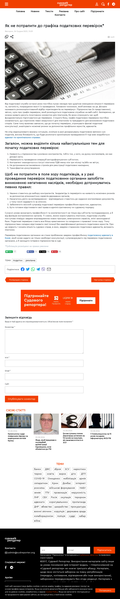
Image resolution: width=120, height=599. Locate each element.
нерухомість (78, 492)
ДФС (47, 469)
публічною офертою (89, 555)
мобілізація (69, 478)
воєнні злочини (42, 511)
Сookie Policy (52, 592)
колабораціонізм (43, 516)
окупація (66, 497)
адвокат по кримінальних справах (22, 137)
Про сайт (79, 11)
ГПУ (47, 492)
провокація (60, 492)
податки (17, 260)
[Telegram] (113, 4)
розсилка (39, 488)
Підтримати (97, 11)
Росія (54, 497)
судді (72, 516)
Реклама (64, 11)
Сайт (7, 384)
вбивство (46, 507)
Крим (55, 483)
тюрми (38, 474)
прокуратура (78, 507)
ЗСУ (67, 469)
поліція (61, 516)
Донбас (67, 483)
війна (37, 521)
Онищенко (54, 478)
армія (82, 478)
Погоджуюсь (105, 590)
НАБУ (83, 488)
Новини (35, 11)
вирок (62, 474)
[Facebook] (108, 4)
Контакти (60, 15)
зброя (57, 469)
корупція (59, 511)
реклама (30, 260)
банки (37, 469)
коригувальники (58, 502)
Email (8, 371)
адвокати (39, 502)
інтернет (80, 483)
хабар (82, 516)
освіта (50, 474)
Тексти (49, 11)
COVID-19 (39, 478)
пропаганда (79, 502)
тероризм (80, 497)
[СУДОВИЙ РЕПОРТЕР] (64, 4)
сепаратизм (41, 483)
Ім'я (7, 358)
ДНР (36, 507)
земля (37, 492)
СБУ (45, 497)
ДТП (83, 474)
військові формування (62, 488)
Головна (20, 11)
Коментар (10, 327)
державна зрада (76, 511)
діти (73, 474)
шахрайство (61, 507)
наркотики (79, 469)
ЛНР (36, 497)
